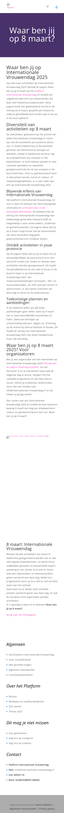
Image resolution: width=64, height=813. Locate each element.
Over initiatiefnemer (20, 659)
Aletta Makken (43, 804)
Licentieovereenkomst (21, 674)
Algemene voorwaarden (22, 808)
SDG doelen (15, 706)
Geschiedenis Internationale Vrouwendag (31, 654)
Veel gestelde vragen (20, 664)
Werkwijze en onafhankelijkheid (26, 701)
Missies (13, 696)
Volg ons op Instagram (21, 738)
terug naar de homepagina (21, 614)
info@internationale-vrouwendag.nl (34, 769)
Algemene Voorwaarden (22, 669)
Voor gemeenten (18, 733)
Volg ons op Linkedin (20, 743)
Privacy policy (47, 808)
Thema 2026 (15, 711)
